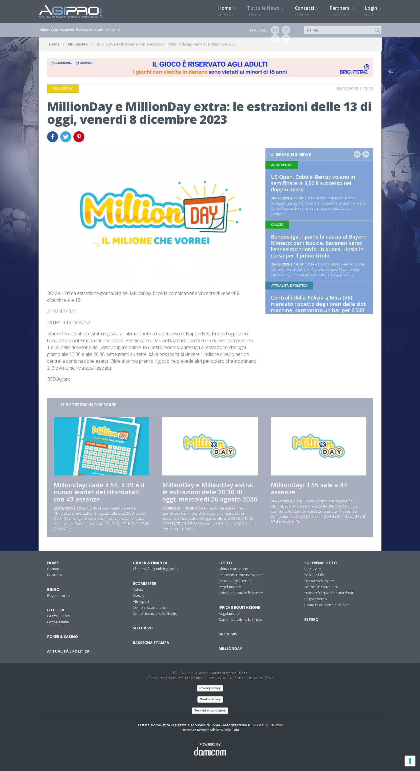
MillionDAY (78, 44)
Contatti (305, 10)
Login (371, 10)
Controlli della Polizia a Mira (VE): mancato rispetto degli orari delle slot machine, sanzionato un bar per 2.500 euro (318, 307)
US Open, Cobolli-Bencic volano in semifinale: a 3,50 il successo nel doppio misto (313, 183)
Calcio (138, 589)
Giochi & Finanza (150, 562)
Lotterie (56, 610)
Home (225, 10)
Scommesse (144, 583)
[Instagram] (284, 30)
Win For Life (314, 574)
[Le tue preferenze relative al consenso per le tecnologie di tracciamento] (410, 761)
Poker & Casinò (62, 636)
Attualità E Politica (68, 651)
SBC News (228, 634)
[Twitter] (284, 38)
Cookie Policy (210, 699)
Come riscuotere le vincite (155, 613)
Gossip (139, 595)
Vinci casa (312, 568)
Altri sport (141, 601)
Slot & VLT (143, 628)
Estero (311, 619)
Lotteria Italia (58, 622)
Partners (340, 10)
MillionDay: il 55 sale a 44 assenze (309, 488)
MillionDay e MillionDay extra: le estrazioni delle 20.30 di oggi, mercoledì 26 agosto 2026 (209, 491)
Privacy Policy (210, 688)
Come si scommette (149, 607)
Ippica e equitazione (239, 607)
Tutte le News (263, 10)
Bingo (53, 589)
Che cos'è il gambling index (155, 568)
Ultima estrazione (233, 568)
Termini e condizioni (210, 710)
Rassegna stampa (151, 642)
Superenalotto (320, 562)
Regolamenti (229, 613)
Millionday (230, 648)
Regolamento (58, 595)
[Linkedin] (274, 30)
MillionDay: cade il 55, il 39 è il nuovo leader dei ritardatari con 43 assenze (99, 491)
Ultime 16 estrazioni (321, 586)
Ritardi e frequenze (235, 580)
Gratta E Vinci (58, 616)
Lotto (225, 562)
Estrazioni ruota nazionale (241, 574)
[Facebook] (274, 38)
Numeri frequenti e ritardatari (329, 592)
